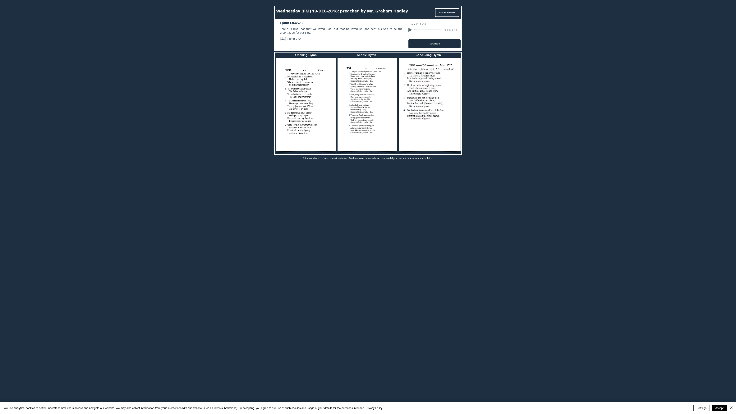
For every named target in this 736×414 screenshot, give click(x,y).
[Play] (410, 30)
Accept (719, 408)
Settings (701, 408)
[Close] (731, 408)
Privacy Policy (374, 408)
